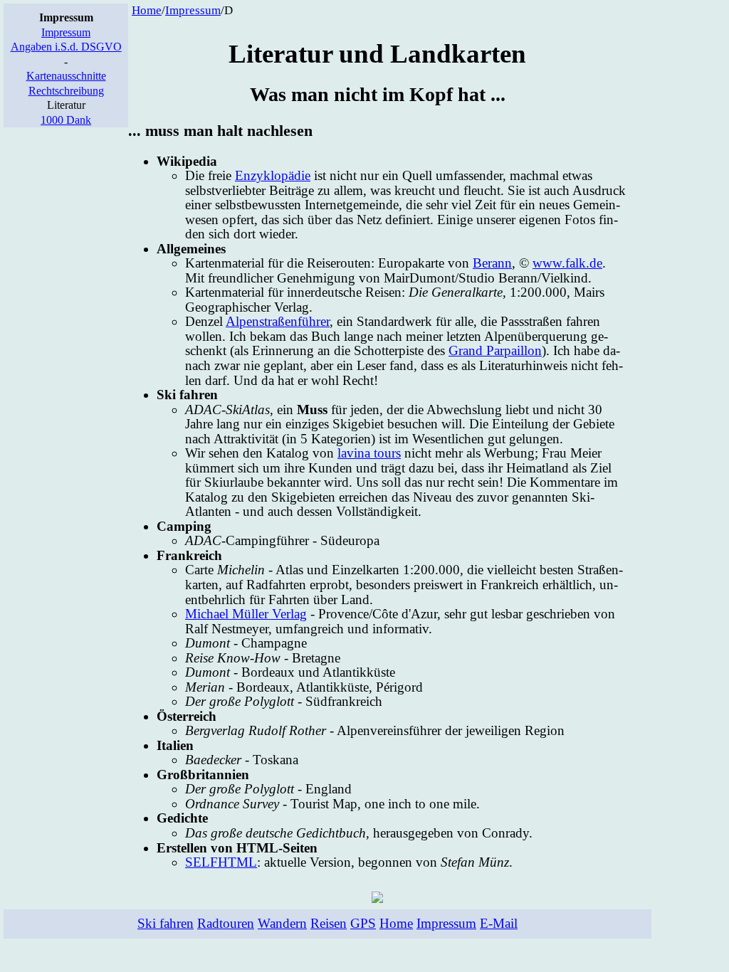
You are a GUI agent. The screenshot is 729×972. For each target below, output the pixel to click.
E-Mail (499, 923)
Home (147, 10)
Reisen (328, 923)
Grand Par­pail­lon (495, 350)
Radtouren (225, 923)
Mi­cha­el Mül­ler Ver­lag (246, 613)
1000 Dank (66, 120)
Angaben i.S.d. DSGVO (66, 47)
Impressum (65, 32)
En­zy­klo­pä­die (272, 175)
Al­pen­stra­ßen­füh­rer (278, 321)
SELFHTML (221, 862)
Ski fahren (165, 923)
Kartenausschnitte (66, 76)
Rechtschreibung (66, 91)
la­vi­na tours (369, 452)
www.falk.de (567, 262)
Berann (492, 262)
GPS (363, 923)
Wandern (282, 923)
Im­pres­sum (193, 10)
